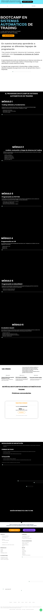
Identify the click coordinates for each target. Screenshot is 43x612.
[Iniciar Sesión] (30, 6)
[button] (22, 6)
